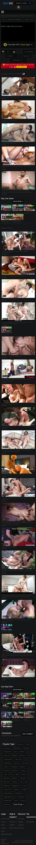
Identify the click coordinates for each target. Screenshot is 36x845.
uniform (22, 752)
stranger (23, 778)
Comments (29, 51)
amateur (22, 767)
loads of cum (29, 19)
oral (26, 793)
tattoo (6, 767)
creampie (14, 767)
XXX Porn (21, 828)
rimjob (27, 744)
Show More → (18, 201)
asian (24, 774)
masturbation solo (10, 797)
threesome (7, 752)
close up (7, 755)
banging (26, 748)
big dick (14, 778)
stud (15, 752)
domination (7, 763)
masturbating (8, 793)
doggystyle (15, 785)
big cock (7, 782)
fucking (6, 770)
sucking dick (8, 759)
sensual (23, 800)
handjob (24, 789)
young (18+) (8, 789)
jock (5, 774)
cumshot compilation (15, 19)
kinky (26, 782)
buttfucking (17, 748)
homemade (7, 800)
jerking (23, 770)
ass (21, 782)
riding (16, 789)
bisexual (6, 785)
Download (16, 60)
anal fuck (15, 770)
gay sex (16, 763)
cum (3, 19)
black (17, 774)
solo (29, 755)
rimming (20, 744)
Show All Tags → (18, 804)
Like (14, 52)
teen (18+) (18, 759)
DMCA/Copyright (6, 834)
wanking (21, 797)
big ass (22, 755)
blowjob (15, 755)
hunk (11, 774)
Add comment (27, 734)
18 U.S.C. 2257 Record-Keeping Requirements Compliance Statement (22, 841)
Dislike (3, 52)
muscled (6, 778)
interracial (25, 763)
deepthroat (19, 793)
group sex (7, 748)
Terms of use (5, 819)
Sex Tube (21, 819)
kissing (14, 782)
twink (16, 800)
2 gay (24, 785)
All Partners (30, 822)
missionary (7, 804)
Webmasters (14, 828)
